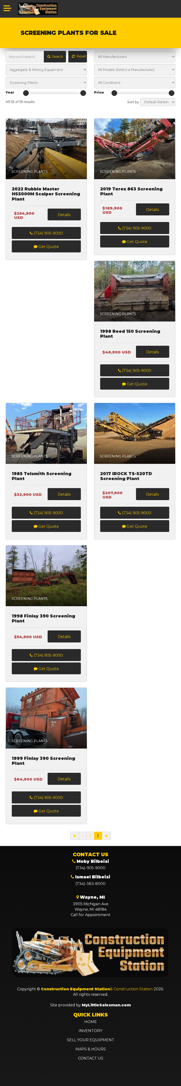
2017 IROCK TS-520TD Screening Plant (126, 476)
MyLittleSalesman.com (106, 1005)
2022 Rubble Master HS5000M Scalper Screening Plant (46, 194)
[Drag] (26, 93)
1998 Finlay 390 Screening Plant (43, 619)
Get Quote (48, 246)
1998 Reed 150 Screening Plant (130, 334)
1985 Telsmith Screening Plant (41, 476)
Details (64, 215)
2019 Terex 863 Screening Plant (131, 192)
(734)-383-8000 (90, 883)
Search (57, 56)
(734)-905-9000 (90, 868)
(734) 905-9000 (48, 233)
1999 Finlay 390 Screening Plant (43, 761)
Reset (80, 56)
